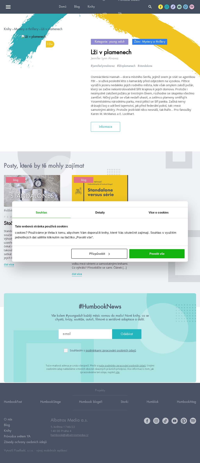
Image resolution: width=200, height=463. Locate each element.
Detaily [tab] (100, 212)
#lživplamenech (126, 65)
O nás (8, 419)
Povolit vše (156, 253)
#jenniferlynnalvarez (103, 65)
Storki (124, 401)
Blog (77, 6)
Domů (62, 6)
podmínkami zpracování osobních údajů (111, 350)
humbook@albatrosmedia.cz (69, 435)
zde (117, 372)
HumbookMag (186, 401)
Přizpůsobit (97, 253)
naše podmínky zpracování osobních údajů (122, 365)
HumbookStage (50, 401)
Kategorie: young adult (109, 41)
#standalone (145, 65)
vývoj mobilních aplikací (51, 450)
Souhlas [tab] (41, 212)
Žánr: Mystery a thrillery (149, 41)
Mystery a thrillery (26, 29)
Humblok (153, 401)
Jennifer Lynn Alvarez (104, 58)
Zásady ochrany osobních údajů (25, 442)
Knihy (91, 6)
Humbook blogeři (90, 401)
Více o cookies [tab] (159, 212)
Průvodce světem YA (17, 436)
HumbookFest (13, 401)
